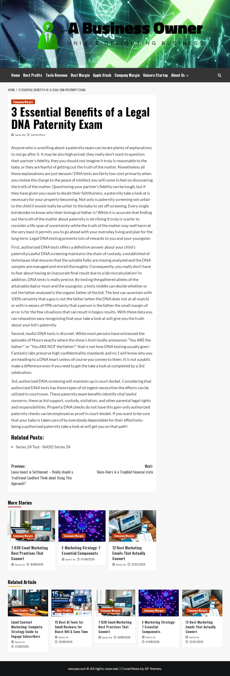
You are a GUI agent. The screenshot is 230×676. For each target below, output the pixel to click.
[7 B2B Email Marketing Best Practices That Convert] (31, 526)
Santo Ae (20, 135)
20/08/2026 (66, 642)
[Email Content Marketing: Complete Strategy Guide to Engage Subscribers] (28, 603)
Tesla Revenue (56, 75)
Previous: (42, 474)
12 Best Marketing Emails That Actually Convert (128, 553)
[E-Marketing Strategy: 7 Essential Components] (82, 526)
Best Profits (32, 75)
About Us (178, 75)
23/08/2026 (22, 646)
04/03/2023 (38, 135)
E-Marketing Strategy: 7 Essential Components (81, 550)
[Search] (219, 75)
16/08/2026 (36, 564)
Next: (125, 469)
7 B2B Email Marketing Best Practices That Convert (29, 553)
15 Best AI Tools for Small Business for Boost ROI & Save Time (71, 627)
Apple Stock (102, 75)
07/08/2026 (88, 559)
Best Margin (80, 75)
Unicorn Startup (155, 75)
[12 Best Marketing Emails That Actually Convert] (132, 526)
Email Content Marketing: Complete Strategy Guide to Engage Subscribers (26, 629)
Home (15, 75)
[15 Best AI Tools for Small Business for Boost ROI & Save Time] (71, 603)
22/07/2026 (138, 564)
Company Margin (127, 75)
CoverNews (130, 668)
